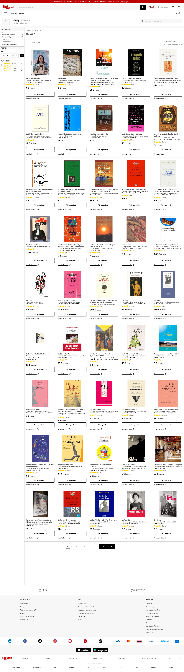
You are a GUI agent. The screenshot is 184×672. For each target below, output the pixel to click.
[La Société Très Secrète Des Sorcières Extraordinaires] (40, 448)
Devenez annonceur (152, 623)
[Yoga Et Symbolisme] (72, 448)
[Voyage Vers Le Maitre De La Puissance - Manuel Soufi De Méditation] (104, 62)
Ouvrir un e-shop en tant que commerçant (92, 607)
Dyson (104, 667)
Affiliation (149, 619)
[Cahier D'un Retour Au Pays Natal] (168, 393)
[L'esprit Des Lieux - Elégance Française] (168, 448)
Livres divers (103, 136)
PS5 (55, 667)
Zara (136, 667)
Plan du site (81, 616)
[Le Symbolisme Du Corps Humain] (168, 229)
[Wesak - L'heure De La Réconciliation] (168, 338)
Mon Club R (24, 619)
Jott (88, 667)
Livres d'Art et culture (40, 358)
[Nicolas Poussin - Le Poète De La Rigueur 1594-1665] (104, 338)
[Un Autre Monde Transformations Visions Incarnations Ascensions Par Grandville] (40, 504)
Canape (71, 667)
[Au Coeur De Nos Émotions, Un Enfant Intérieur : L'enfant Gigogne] (104, 173)
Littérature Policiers (74, 249)
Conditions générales (153, 607)
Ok (22, 55)
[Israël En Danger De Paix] (104, 118)
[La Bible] (136, 284)
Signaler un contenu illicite (86, 613)
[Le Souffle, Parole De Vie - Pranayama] (104, 504)
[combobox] (78, 7)
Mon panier (24, 607)
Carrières (149, 603)
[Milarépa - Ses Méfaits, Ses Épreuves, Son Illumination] (72, 173)
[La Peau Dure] (136, 504)
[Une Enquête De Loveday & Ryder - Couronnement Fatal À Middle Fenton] (72, 229)
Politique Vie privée (152, 613)
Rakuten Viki (97, 658)
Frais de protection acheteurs (87, 610)
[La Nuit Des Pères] (136, 448)
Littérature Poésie (170, 411)
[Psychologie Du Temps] (72, 284)
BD (40, 302)
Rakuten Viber (73, 658)
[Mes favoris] (173, 7)
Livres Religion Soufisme (106, 82)
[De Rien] (40, 284)
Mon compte (24, 603)
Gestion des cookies (152, 616)
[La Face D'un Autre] (40, 393)
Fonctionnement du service (155, 629)
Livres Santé (68, 136)
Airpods (153, 667)
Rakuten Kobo (26, 658)
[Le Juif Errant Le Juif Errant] (136, 338)
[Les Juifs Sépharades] (104, 393)
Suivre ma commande (27, 616)
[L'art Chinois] (136, 229)
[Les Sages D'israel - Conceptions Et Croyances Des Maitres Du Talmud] (168, 173)
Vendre (22, 613)
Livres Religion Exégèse (173, 80)
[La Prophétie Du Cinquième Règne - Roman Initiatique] (104, 229)
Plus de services (122, 658)
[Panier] (178, 7)
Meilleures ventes (177, 44)
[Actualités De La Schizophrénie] (72, 118)
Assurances (149, 632)
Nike (121, 667)
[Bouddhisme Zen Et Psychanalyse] (136, 173)
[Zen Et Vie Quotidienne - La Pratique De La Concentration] (40, 173)
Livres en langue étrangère (106, 304)
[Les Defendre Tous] (40, 229)
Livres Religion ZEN (46, 193)
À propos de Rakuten (149, 658)
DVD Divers (76, 80)
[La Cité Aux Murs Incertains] (136, 118)
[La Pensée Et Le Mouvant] (72, 504)
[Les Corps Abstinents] (136, 393)
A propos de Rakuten (153, 626)
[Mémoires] (168, 284)
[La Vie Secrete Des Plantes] (136, 62)
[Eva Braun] (168, 504)
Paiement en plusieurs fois (28, 610)
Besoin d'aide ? (82, 603)
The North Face (15, 667)
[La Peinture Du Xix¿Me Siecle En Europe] (40, 338)
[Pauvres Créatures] (40, 62)
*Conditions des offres (153, 610)
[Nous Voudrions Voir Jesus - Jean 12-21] (168, 62)
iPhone (171, 667)
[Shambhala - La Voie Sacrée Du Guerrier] (104, 448)
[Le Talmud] (72, 62)
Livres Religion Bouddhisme (75, 193)
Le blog (80, 619)
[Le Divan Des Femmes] (72, 338)
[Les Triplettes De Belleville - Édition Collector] (168, 118)
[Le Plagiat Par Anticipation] (40, 118)
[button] (126, 1)
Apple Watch (37, 667)
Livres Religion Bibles (136, 302)
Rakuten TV (50, 658)
